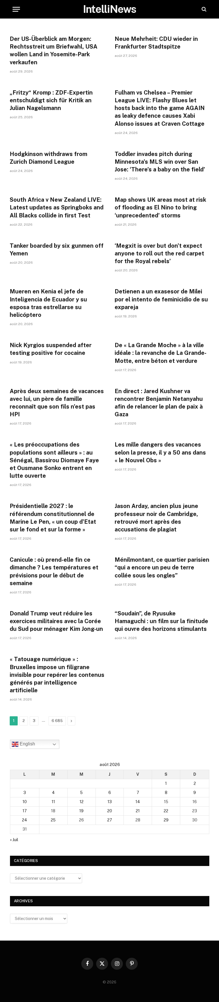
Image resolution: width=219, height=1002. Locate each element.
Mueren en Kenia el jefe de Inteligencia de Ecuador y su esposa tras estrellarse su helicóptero (48, 303)
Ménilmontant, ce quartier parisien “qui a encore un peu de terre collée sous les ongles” (162, 567)
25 (53, 820)
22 (166, 811)
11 (53, 801)
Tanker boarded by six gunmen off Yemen (57, 249)
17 (25, 811)
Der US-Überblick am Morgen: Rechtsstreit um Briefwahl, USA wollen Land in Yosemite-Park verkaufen (54, 50)
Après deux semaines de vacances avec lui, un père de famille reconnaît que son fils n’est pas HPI (57, 403)
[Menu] (16, 9)
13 (110, 801)
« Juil (14, 839)
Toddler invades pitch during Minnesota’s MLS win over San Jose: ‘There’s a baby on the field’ (160, 162)
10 (25, 801)
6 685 (57, 721)
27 (109, 820)
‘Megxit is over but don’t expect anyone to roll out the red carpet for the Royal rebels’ (159, 253)
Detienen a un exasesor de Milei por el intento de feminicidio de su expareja (161, 299)
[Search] (203, 9)
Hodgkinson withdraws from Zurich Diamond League (48, 158)
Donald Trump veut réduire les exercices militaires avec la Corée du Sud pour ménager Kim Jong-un (56, 621)
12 (82, 801)
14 (137, 801)
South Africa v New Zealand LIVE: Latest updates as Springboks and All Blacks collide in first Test (57, 207)
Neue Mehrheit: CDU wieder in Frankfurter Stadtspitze (156, 42)
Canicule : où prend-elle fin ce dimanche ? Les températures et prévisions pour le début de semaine (54, 571)
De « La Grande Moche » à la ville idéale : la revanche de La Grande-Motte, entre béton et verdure (160, 353)
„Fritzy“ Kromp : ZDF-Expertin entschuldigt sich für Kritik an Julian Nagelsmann (51, 100)
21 (138, 811)
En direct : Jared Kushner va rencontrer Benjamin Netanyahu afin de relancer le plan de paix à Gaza (159, 403)
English (27, 744)
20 (109, 811)
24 (24, 820)
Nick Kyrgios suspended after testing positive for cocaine (51, 349)
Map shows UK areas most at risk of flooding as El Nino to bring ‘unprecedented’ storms (160, 207)
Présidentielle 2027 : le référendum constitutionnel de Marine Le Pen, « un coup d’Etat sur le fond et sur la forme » (53, 518)
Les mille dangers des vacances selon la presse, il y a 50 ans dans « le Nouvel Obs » (160, 452)
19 (81, 811)
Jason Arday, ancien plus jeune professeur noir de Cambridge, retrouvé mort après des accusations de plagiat (156, 518)
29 (166, 820)
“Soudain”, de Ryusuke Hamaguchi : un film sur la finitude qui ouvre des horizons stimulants (161, 621)
